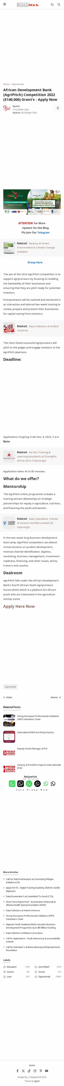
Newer (54, 697)
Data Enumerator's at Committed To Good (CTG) (29, 896)
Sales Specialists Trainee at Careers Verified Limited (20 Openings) (37, 523)
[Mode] (52, 4)
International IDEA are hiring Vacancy (35, 732)
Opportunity (10, 686)
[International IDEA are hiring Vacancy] (9, 741)
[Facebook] (17, 1071)
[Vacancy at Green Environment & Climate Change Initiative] (9, 252)
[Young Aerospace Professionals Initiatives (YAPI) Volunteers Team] (9, 725)
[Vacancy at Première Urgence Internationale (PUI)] (9, 774)
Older (9, 697)
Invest (41, 971)
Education (12, 966)
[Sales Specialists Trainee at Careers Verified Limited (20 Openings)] (9, 527)
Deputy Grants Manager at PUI (32, 748)
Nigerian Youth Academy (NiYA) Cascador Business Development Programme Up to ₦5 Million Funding (31, 926)
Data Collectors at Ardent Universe (23, 910)
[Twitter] (23, 1071)
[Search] (59, 4)
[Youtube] (46, 1071)
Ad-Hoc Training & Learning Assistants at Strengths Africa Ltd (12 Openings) (37, 456)
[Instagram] (35, 1071)
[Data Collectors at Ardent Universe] (9, 333)
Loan (9, 976)
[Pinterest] (41, 1071)
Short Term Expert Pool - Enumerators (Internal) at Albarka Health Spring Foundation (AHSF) (31, 903)
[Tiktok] (29, 1071)
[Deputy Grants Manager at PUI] (9, 758)
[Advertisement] (32, 46)
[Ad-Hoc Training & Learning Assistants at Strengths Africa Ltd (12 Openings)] (9, 461)
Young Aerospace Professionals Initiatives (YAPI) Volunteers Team (38, 718)
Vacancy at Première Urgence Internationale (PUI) (39, 766)
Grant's (10, 971)
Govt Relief (43, 966)
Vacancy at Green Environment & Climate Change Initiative (36, 247)
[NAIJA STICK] (28, 4)
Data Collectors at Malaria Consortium (24, 932)
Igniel (37, 1081)
